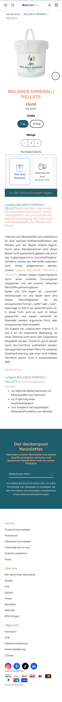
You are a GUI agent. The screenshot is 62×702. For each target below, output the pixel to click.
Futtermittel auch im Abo (17, 547)
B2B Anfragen (12, 616)
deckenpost (13, 14)
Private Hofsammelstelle (17, 529)
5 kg (23, 123)
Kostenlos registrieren (16, 553)
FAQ (7, 586)
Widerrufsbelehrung (15, 649)
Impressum (11, 631)
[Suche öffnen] (13, 5)
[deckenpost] (31, 5)
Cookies (9, 655)
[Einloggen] (49, 5)
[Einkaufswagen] (56, 5)
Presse (8, 598)
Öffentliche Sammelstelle (18, 541)
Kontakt (9, 580)
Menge (31, 134)
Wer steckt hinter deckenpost (20, 574)
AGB (7, 637)
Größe (31, 115)
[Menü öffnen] (6, 5)
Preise (8, 559)
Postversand (11, 535)
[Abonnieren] (50, 474)
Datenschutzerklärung (16, 643)
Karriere (9, 592)
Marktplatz (10, 604)
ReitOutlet (10, 610)
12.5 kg (36, 123)
